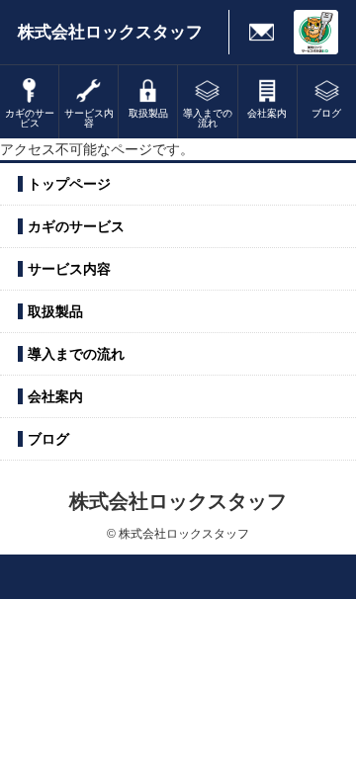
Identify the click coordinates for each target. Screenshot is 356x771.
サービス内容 (69, 269)
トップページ (69, 184)
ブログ (48, 439)
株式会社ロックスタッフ (110, 32)
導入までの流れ (76, 354)
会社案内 (55, 396)
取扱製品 (55, 311)
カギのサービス (76, 226)
